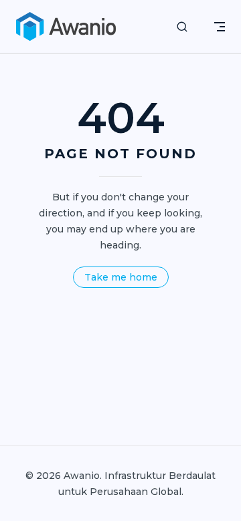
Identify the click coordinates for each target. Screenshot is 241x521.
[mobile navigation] (220, 26)
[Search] (182, 27)
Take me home (120, 277)
